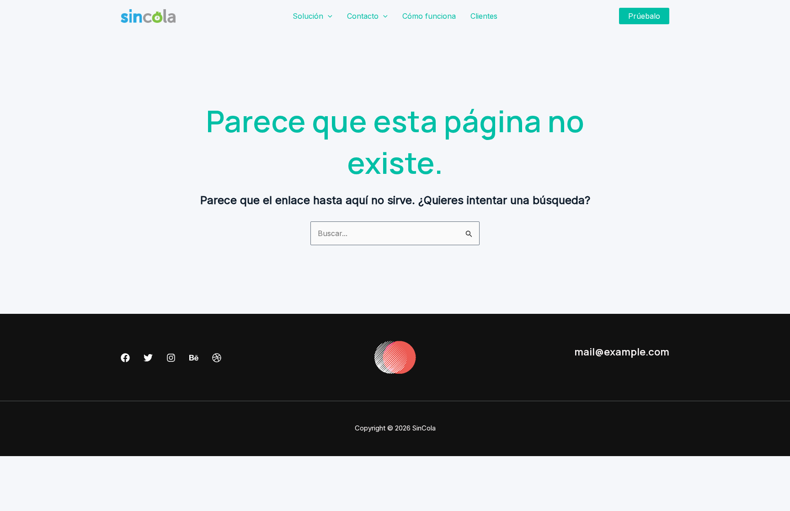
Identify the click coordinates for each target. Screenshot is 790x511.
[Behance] (193, 357)
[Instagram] (171, 357)
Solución (308, 16)
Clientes (483, 16)
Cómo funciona (429, 16)
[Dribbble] (216, 357)
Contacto (363, 16)
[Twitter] (148, 357)
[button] (327, 16)
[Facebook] (125, 357)
